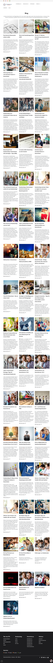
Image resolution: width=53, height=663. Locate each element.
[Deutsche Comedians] (42, 579)
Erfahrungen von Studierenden (42, 553)
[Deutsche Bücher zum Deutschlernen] (26, 579)
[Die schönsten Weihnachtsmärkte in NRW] (26, 251)
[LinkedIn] (45, 657)
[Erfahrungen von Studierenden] (42, 544)
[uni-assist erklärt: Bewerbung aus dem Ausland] (26, 141)
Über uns (37, 3)
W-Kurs (16, 641)
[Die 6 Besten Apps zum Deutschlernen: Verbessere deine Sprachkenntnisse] (26, 507)
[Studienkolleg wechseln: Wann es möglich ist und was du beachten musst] (42, 178)
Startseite (5, 7)
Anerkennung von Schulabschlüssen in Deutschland (39, 151)
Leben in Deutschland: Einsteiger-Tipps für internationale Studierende (9, 372)
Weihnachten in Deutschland (9, 259)
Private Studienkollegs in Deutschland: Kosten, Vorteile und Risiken (26, 115)
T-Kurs (16, 638)
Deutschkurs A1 (29, 638)
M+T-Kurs (16, 643)
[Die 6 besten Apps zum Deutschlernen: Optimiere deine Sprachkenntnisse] (42, 507)
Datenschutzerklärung (7, 657)
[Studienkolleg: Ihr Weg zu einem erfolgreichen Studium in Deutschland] (10, 469)
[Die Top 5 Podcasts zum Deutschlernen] (10, 544)
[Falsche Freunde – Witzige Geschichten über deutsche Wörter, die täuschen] (42, 251)
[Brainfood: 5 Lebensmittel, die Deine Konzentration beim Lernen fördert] (10, 324)
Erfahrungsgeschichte (7, 641)
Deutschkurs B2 (29, 643)
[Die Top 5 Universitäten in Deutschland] (26, 544)
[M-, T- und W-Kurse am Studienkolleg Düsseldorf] (42, 398)
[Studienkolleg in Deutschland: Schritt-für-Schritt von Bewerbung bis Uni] (26, 178)
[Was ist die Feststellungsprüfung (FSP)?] (26, 26)
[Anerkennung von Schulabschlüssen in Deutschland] (42, 141)
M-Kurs (16, 640)
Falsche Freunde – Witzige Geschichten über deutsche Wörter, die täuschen (41, 261)
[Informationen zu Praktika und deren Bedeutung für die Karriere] (26, 324)
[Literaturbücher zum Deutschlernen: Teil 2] (26, 362)
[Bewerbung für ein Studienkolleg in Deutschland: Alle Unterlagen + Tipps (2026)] (10, 141)
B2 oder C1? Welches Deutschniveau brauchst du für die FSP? (42, 37)
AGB (16, 657)
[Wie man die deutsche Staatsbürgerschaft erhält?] (26, 469)
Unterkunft (40, 638)
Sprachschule (25, 3)
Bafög (40, 641)
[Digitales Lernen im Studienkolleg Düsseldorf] (10, 607)
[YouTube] (43, 657)
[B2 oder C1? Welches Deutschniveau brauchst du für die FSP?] (42, 26)
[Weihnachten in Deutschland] (10, 251)
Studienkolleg (18, 3)
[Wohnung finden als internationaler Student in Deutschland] (10, 64)
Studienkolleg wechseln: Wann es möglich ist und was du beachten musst (42, 189)
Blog (10, 7)
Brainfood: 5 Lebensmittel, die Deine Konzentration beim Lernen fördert (10, 334)
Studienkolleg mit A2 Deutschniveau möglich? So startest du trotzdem (41, 115)
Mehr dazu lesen (6, 51)
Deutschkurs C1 (29, 644)
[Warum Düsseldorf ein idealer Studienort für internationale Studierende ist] (42, 64)
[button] (2, 661)
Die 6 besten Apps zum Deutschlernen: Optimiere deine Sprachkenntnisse (42, 517)
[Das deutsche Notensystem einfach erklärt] (10, 26)
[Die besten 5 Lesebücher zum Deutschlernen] (10, 398)
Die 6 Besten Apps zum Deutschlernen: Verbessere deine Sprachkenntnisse (25, 517)
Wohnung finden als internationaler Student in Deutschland (9, 74)
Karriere (4, 640)
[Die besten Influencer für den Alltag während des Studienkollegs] (42, 324)
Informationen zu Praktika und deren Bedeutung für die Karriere (26, 334)
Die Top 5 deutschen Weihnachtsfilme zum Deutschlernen (40, 225)
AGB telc (19, 657)
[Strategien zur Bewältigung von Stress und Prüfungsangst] (26, 287)
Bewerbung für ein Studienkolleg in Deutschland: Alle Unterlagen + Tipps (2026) (10, 151)
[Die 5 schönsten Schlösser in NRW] (26, 398)
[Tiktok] (48, 657)
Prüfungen (32, 3)
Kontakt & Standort (6, 638)
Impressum (13, 657)
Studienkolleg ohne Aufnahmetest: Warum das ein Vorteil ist (10, 115)
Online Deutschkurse (30, 646)
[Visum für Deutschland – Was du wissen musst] (10, 287)
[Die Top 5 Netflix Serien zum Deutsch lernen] (10, 579)
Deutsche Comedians (39, 587)
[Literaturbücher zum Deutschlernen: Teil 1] (42, 362)
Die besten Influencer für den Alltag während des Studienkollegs (41, 334)
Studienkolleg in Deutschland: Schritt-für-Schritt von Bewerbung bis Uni (26, 189)
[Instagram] (41, 657)
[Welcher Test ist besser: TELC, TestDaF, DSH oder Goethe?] (42, 469)
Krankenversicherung (42, 640)
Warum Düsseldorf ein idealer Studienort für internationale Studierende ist (41, 74)
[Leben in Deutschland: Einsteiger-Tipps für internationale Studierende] (10, 362)
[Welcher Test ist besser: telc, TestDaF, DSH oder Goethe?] (10, 507)
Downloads (40, 643)
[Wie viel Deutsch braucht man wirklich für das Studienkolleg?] (10, 178)
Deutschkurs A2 (29, 640)
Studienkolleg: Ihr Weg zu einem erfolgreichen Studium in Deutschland (10, 479)
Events (4, 644)
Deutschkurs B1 (29, 641)
